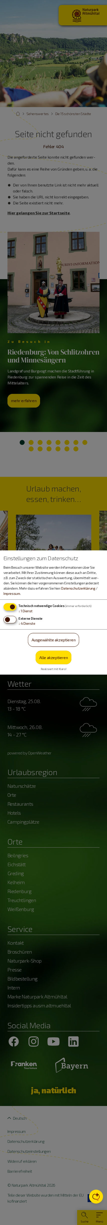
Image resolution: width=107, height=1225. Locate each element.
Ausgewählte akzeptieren (54, 639)
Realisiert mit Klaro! (53, 669)
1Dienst (25, 611)
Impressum (11, 593)
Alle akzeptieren (53, 657)
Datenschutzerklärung (78, 588)
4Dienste (26, 623)
